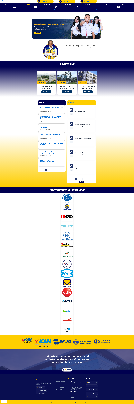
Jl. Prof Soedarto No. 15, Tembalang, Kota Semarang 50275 (76, 383)
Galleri (118, 9)
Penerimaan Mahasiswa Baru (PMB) (60, 382)
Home (28, 4)
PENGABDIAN (87, 1)
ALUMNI (105, 4)
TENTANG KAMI (47, 4)
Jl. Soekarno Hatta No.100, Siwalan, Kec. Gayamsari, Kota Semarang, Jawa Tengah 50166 (76, 388)
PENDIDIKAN (44, 1)
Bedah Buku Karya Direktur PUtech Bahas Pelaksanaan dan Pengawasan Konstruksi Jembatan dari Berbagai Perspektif (51, 117)
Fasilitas (56, 9)
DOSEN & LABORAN (67, 4)
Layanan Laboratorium (60, 389)
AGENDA (71, 103)
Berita (97, 9)
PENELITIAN (66, 1)
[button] (123, 4)
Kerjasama (77, 9)
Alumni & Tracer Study (60, 387)
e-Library (35, 9)
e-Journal (14, 9)
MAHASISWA (87, 4)
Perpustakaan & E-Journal (61, 385)
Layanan (123, 4)
